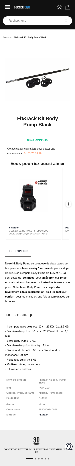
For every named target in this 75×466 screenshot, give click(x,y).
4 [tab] (42, 458)
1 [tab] (29, 458)
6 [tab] (48, 458)
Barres (7, 37)
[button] (7, 7)
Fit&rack (43, 414)
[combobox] (33, 20)
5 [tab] (45, 458)
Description (18, 251)
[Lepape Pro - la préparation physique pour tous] (22, 7)
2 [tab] (35, 458)
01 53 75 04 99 (33, 153)
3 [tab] (39, 458)
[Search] (66, 21)
